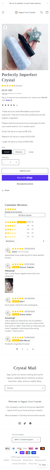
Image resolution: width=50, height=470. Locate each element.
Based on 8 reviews (13, 212)
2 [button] (22, 349)
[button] (3, 12)
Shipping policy (40, 460)
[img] (18, 249)
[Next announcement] (47, 3)
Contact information (19, 464)
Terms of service (34, 464)
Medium (19, 152)
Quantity (5, 157)
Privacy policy (16, 460)
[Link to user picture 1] (9, 285)
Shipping (4, 93)
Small (6, 152)
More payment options (25, 183)
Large (32, 152)
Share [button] (7, 190)
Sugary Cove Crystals (23, 457)
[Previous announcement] (2, 3)
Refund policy (28, 460)
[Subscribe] (42, 388)
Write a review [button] (25, 215)
